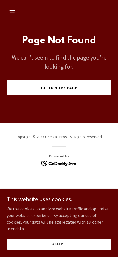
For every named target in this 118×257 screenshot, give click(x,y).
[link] (59, 163)
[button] (14, 12)
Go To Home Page (59, 87)
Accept (59, 244)
